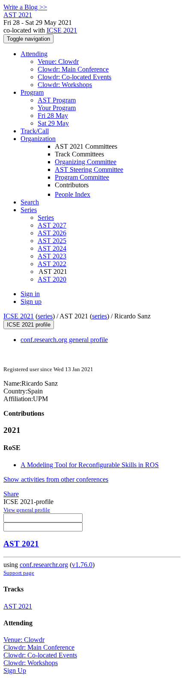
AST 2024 (52, 248)
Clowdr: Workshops (65, 84)
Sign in (30, 293)
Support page (18, 573)
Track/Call (35, 131)
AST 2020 (52, 279)
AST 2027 (52, 225)
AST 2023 (52, 256)
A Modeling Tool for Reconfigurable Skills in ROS (90, 464)
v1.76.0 (82, 564)
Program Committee (82, 177)
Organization (38, 138)
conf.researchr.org (44, 564)
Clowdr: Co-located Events (74, 77)
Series (46, 217)
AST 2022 (52, 263)
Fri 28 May (53, 115)
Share (11, 494)
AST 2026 (52, 233)
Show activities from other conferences (55, 479)
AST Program (57, 100)
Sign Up (14, 670)
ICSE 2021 (62, 30)
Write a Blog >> (25, 7)
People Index (72, 194)
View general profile (26, 510)
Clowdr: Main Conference (73, 69)
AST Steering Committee (89, 169)
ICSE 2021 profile (28, 324)
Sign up (31, 301)
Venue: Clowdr (58, 61)
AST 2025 (52, 240)
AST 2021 (21, 543)
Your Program (57, 107)
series (45, 316)
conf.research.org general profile (64, 339)
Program (32, 92)
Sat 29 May (53, 123)
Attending (34, 53)
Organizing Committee (85, 161)
